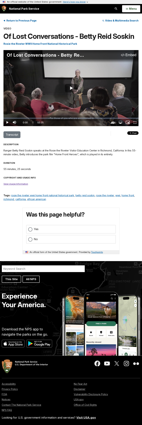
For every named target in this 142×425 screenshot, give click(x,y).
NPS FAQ (7, 410)
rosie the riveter (105, 195)
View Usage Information (15, 184)
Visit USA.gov (86, 417)
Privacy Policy (10, 389)
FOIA (4, 394)
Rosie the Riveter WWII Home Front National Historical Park (40, 43)
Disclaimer (79, 389)
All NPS (31, 279)
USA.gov (79, 399)
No (36, 239)
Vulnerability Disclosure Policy (91, 394)
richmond (8, 199)
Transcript (12, 134)
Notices (6, 399)
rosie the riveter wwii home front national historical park (42, 195)
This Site (11, 279)
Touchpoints (97, 252)
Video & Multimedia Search (122, 20)
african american (36, 199)
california (20, 199)
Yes (36, 229)
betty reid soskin (85, 195)
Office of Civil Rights (85, 404)
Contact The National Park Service (21, 404)
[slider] (71, 118)
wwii (117, 195)
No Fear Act (80, 383)
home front (128, 195)
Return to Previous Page (21, 20)
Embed (130, 55)
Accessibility (9, 383)
